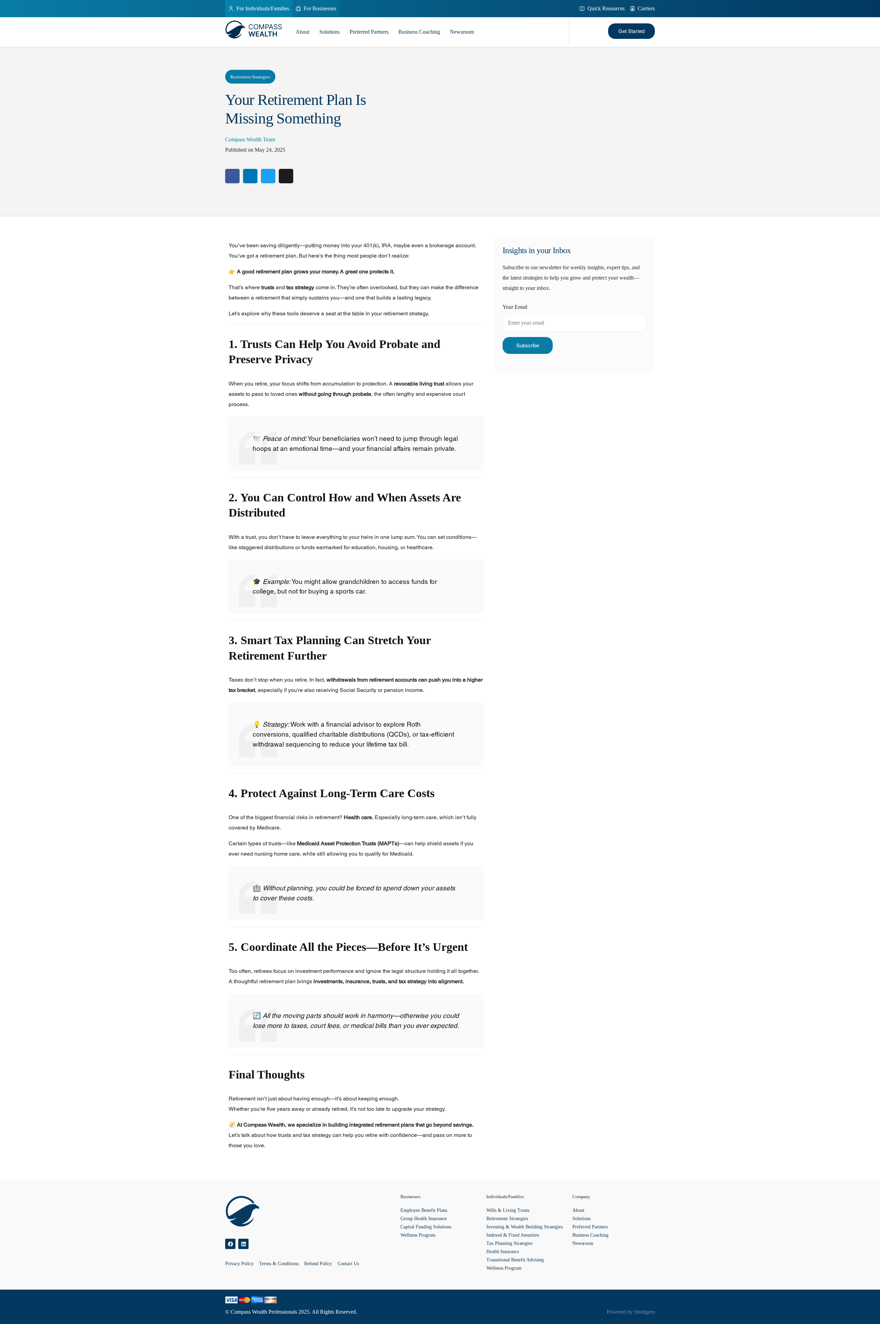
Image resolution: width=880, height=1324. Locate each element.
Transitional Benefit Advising (515, 1259)
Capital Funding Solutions (425, 1226)
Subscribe (527, 345)
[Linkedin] (243, 1244)
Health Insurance (502, 1251)
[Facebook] (230, 1244)
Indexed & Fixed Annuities (512, 1235)
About (302, 32)
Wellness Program (418, 1235)
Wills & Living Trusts (507, 1210)
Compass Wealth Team (250, 139)
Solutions (329, 32)
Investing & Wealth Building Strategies (524, 1226)
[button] (631, 31)
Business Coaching (419, 32)
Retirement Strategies (250, 76)
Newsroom (462, 32)
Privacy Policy (239, 1263)
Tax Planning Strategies (509, 1243)
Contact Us (348, 1263)
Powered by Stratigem (631, 1312)
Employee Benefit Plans (423, 1210)
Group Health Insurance (423, 1218)
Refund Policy (318, 1263)
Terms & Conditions (279, 1263)
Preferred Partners (369, 32)
